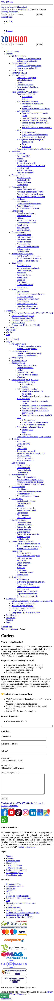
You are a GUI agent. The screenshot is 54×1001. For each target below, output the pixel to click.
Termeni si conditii (14, 868)
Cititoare (20, 218)
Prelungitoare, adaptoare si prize (30, 139)
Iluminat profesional (25, 296)
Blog (8, 334)
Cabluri (20, 82)
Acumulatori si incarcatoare (28, 299)
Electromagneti (23, 227)
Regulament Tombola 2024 (17, 915)
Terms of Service (17, 994)
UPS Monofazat (28, 132)
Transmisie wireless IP (26, 163)
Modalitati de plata (14, 875)
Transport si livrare (14, 865)
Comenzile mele (13, 861)
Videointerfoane (18, 199)
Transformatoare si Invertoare (29, 258)
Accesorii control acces (26, 223)
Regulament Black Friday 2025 (19, 917)
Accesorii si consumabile (27, 304)
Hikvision (30, 847)
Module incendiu (24, 242)
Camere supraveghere (20, 63)
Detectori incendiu (24, 237)
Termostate (21, 273)
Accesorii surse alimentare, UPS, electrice (34, 149)
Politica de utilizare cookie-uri (18, 898)
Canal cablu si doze (25, 85)
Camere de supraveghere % (23, 320)
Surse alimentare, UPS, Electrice (25, 92)
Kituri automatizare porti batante (30, 192)
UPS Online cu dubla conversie (35, 135)
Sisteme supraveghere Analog (29, 58)
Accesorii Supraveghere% (22, 318)
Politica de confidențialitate (17, 896)
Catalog (9, 332)
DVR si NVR (17, 70)
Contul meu (11, 863)
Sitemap (9, 905)
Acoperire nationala (14, 910)
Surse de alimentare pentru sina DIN (37, 127)
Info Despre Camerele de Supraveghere (22, 912)
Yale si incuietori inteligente (28, 268)
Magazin (10, 54)
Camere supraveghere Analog (29, 66)
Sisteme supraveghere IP (27, 61)
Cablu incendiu (23, 251)
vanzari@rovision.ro (9, 12)
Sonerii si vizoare (24, 265)
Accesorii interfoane (25, 206)
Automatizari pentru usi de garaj (30, 194)
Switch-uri (21, 154)
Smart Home (17, 263)
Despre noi (10, 330)
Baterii (25, 99)
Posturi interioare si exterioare (29, 204)
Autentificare (6, 17)
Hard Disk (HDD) (19, 73)
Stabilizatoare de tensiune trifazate (36, 108)
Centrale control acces (26, 213)
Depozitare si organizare (27, 306)
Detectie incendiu (19, 232)
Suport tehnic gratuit (14, 872)
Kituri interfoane (23, 201)
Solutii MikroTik (24, 168)
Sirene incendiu (23, 244)
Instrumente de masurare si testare (31, 294)
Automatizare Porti (19, 187)
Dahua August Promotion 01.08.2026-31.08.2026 (32, 313)
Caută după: (6, 14)
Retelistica (16, 151)
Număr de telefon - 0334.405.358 (15, 803)
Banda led (21, 280)
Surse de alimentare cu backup (34, 120)
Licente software (24, 230)
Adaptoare (26, 146)
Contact (9, 858)
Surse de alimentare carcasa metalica (37, 118)
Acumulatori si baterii (26, 94)
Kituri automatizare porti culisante (31, 196)
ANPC (9, 891)
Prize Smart (21, 282)
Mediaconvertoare (24, 170)
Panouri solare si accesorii (22, 254)
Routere (20, 158)
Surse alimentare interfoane (28, 208)
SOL (8, 893)
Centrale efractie (23, 180)
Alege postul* (7, 758)
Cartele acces (22, 225)
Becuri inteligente (24, 275)
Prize (24, 144)
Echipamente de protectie (27, 308)
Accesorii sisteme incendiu (28, 246)
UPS (19, 130)
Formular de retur (13, 884)
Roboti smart (22, 277)
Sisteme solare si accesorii (27, 261)
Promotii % (11, 311)
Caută (39, 14)
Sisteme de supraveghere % (23, 315)
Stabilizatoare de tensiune (27, 101)
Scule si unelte (17, 289)
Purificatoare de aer (25, 284)
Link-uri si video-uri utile (16, 870)
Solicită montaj (12, 51)
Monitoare (21, 89)
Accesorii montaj (19, 75)
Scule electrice (23, 292)
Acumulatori (27, 96)
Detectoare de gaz (24, 270)
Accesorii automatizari (26, 189)
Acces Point (22, 161)
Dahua (21, 847)
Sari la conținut (20, 7)
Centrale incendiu (24, 234)
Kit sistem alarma (24, 177)
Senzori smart (22, 287)
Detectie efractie (18, 175)
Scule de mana (23, 301)
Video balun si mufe (25, 80)
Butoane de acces (24, 215)
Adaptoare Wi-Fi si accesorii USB (31, 165)
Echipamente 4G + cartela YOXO (26, 325)
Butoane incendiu (24, 239)
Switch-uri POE (23, 156)
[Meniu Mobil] (2, 47)
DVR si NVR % (18, 323)
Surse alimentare (23, 111)
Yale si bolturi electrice (26, 220)
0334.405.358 (23, 9)
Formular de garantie (14, 886)
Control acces (17, 211)
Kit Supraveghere (19, 56)
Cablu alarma (22, 185)
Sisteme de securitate (9, 629)
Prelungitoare (27, 142)
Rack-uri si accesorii (25, 173)
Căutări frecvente (13, 908)
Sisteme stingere (23, 249)
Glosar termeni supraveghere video (20, 903)
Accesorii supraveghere (26, 77)
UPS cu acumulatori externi (33, 137)
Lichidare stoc (12, 327)
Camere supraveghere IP (27, 68)
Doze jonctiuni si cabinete (27, 87)
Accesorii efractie (24, 182)
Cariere (9, 856)
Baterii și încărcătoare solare (28, 256)
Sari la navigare (7, 7)
